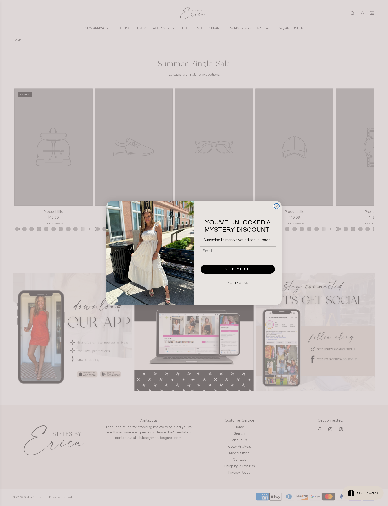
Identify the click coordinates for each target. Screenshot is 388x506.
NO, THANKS (238, 282)
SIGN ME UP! (238, 269)
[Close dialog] (276, 206)
